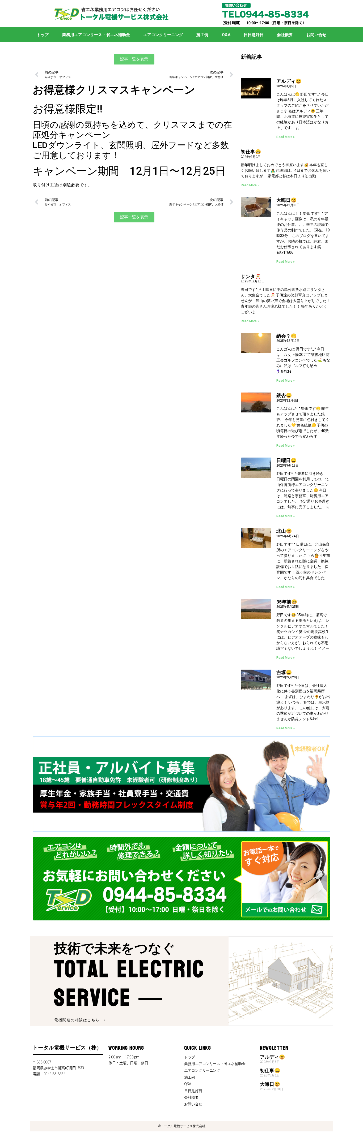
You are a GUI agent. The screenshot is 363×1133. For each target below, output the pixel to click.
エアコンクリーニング (163, 34)
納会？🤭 (286, 336)
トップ (43, 34)
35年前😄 (286, 602)
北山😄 (284, 531)
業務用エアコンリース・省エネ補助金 (96, 34)
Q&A (226, 34)
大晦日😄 (286, 200)
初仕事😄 (251, 151)
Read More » (285, 137)
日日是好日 (254, 34)
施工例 (202, 34)
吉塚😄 (284, 672)
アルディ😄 (288, 81)
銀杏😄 (284, 395)
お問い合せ (316, 34)
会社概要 (285, 34)
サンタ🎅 (251, 276)
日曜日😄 (286, 460)
